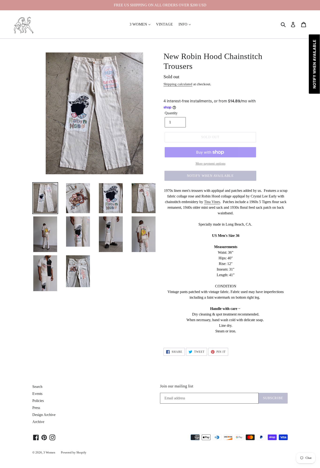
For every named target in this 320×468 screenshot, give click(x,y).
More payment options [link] (210, 163)
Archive (38, 422)
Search (37, 387)
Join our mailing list (176, 386)
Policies (38, 401)
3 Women (49, 452)
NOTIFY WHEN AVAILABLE (210, 176)
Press (36, 408)
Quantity (171, 113)
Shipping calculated (178, 84)
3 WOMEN (139, 24)
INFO (183, 24)
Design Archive (44, 415)
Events (37, 394)
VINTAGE (164, 24)
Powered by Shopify (73, 452)
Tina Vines (212, 202)
